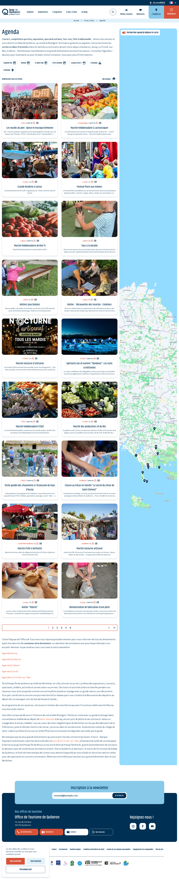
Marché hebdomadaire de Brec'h (30, 246)
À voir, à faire (71, 12)
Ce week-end (39, 63)
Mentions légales (75, 849)
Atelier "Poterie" (30, 607)
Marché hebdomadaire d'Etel (30, 426)
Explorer (30, 12)
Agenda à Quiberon (11, 659)
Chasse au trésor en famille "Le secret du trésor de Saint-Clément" (89, 487)
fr (171, 3)
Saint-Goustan (47, 719)
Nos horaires (100, 832)
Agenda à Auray (9, 653)
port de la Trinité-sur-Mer (65, 741)
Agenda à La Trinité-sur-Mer (16, 677)
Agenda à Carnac (10, 671)
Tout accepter (15, 861)
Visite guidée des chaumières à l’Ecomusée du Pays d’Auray (30, 487)
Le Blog (84, 12)
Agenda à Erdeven (11, 665)
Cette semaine (57, 63)
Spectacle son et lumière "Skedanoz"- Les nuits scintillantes (89, 365)
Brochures (49, 832)
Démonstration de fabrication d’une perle (89, 607)
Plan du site (159, 849)
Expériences (43, 12)
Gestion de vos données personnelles (118, 849)
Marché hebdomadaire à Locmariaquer (89, 128)
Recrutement (63, 849)
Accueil (76, 21)
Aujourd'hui (8, 63)
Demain (23, 63)
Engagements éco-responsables (143, 849)
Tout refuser (35, 861)
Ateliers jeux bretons (30, 304)
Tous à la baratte (89, 246)
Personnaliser (26, 869)
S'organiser (57, 12)
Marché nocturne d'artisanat (30, 363)
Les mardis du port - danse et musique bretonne (29, 128)
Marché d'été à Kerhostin (30, 548)
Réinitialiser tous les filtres (12, 79)
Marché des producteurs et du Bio (89, 426)
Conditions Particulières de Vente (93, 849)
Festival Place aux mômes (89, 187)
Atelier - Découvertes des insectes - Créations (89, 304)
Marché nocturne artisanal (89, 548)
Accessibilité (157, 2)
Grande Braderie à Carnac (30, 187)
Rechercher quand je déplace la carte (142, 32)
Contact (73, 832)
